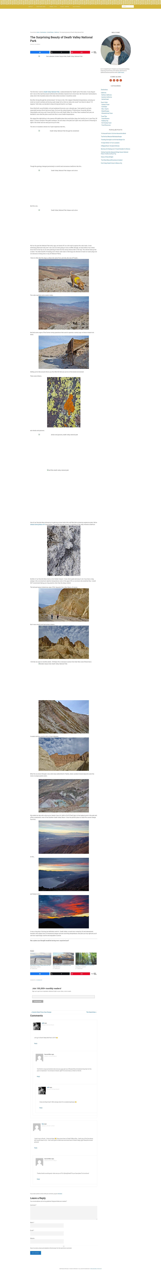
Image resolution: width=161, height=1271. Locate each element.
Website (32, 1238)
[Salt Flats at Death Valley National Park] (40, 959)
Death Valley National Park (51, 92)
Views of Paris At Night (107, 157)
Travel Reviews (105, 118)
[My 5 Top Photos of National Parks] (63, 959)
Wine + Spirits (105, 109)
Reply (35, 1043)
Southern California (106, 97)
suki (43, 1023)
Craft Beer (104, 106)
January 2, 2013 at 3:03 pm (48, 1025)
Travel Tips (104, 116)
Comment (33, 1205)
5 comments (39, 980)
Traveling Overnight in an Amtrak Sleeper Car (113, 139)
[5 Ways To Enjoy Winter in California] (86, 959)
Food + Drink (104, 102)
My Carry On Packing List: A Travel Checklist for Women (115, 149)
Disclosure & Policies (96, 1268)
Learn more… (121, 72)
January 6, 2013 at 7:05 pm (50, 1160)
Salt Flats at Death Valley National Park (40, 965)
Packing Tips (104, 120)
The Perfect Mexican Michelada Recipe (111, 136)
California (37, 44)
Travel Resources (106, 125)
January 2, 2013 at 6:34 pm (53, 1089)
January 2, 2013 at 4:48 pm (50, 1056)
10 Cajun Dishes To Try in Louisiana (110, 142)
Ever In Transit (80, 19)
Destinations (104, 89)
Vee (43, 1124)
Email (32, 1230)
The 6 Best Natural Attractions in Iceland (111, 160)
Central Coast (105, 99)
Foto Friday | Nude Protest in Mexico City (111, 163)
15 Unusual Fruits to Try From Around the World (113, 133)
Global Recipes (105, 111)
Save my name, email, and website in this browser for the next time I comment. (51, 1248)
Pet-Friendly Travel (106, 123)
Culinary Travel (105, 104)
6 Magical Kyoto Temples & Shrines (110, 146)
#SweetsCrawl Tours (107, 113)
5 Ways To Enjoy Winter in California (85, 965)
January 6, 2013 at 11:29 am (48, 1125)
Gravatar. (60, 1193)
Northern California (106, 95)
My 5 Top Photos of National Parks (62, 965)
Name (32, 1222)
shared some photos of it (37, 524)
